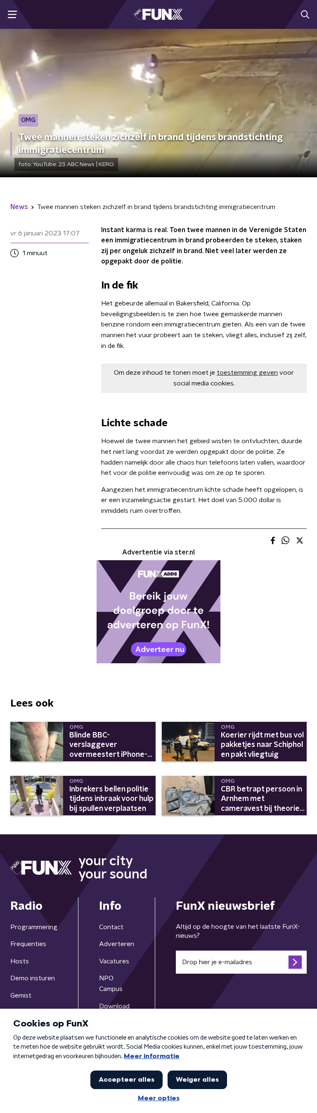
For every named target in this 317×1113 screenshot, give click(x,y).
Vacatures (114, 961)
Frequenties (28, 944)
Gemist (20, 995)
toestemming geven (247, 372)
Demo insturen (32, 978)
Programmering (33, 927)
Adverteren (116, 944)
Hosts (19, 961)
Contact (111, 927)
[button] (12, 14)
